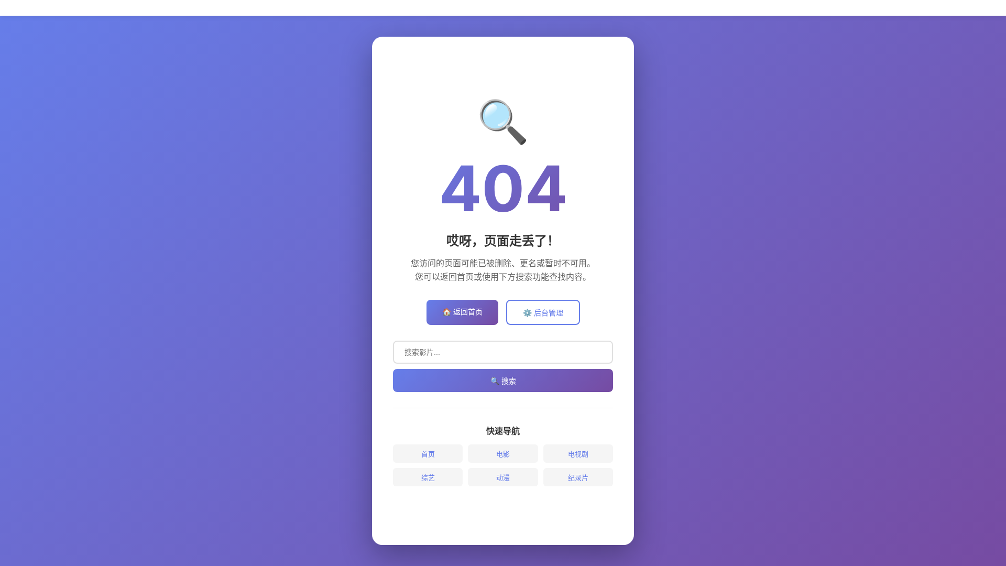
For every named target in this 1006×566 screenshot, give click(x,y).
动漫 (503, 477)
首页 (428, 454)
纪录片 (578, 477)
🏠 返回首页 (462, 311)
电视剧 (578, 454)
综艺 (428, 477)
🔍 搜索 (503, 381)
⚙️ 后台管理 (543, 312)
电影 (503, 454)
